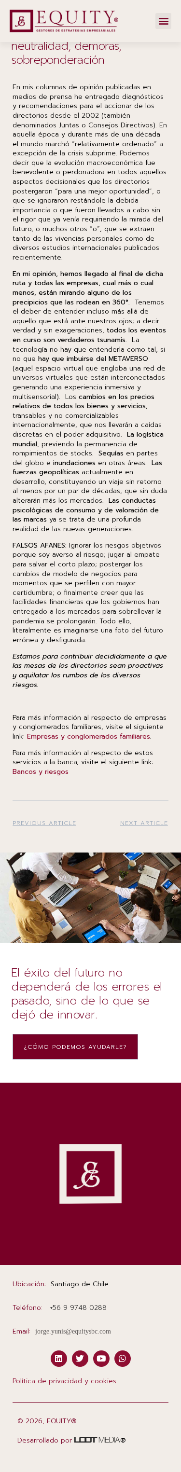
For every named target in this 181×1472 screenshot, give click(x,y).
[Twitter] (80, 1358)
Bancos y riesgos (41, 772)
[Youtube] (101, 1358)
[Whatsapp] (122, 1358)
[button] (163, 21)
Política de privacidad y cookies (64, 1381)
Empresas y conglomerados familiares (88, 736)
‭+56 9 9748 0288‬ (78, 1308)
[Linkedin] (59, 1358)
